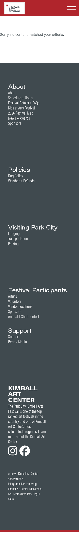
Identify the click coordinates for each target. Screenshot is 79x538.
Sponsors (14, 123)
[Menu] (71, 7)
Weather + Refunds (21, 180)
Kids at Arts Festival (21, 107)
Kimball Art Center (28, 474)
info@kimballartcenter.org (22, 484)
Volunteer (14, 301)
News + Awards (19, 118)
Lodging (14, 233)
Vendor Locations (20, 306)
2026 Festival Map (20, 113)
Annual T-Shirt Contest (23, 316)
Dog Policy (15, 175)
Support (13, 336)
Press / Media (17, 341)
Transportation (18, 238)
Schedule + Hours (20, 97)
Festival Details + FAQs (23, 102)
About (12, 92)
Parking (13, 243)
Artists (12, 296)
